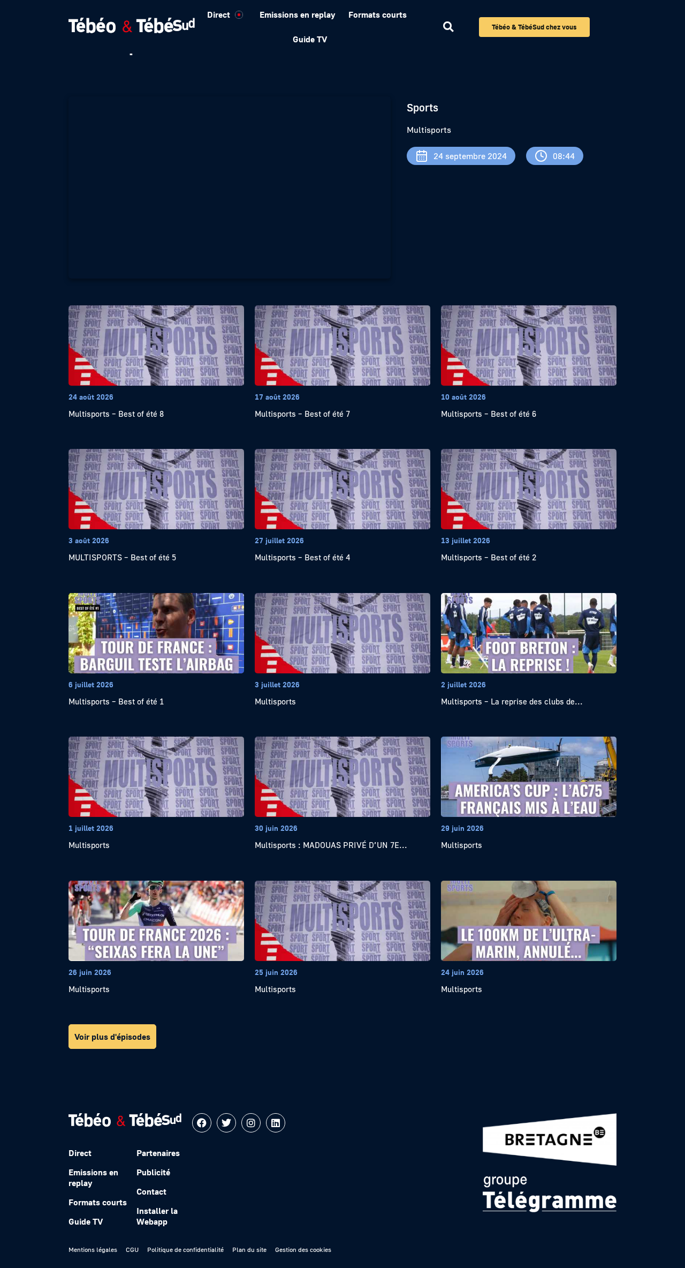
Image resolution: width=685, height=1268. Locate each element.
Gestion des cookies (303, 1250)
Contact (151, 1191)
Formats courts (377, 14)
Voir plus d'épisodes (112, 1036)
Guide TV (310, 39)
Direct (218, 14)
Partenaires (158, 1152)
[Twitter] (226, 1122)
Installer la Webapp (157, 1216)
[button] (448, 27)
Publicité (153, 1172)
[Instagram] (251, 1122)
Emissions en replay (297, 14)
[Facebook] (201, 1122)
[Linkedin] (275, 1122)
